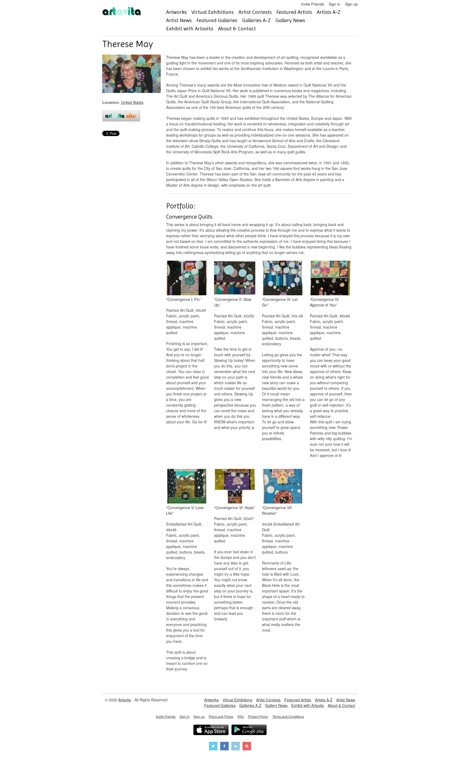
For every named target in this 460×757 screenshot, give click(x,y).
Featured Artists (294, 12)
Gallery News (290, 20)
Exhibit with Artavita (189, 29)
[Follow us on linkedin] (235, 747)
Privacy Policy (258, 716)
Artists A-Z (328, 12)
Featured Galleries (216, 20)
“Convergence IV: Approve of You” (324, 302)
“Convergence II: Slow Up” (232, 302)
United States (132, 102)
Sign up (351, 4)
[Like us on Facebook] (224, 747)
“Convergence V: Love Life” (185, 510)
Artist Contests (255, 12)
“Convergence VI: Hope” (234, 507)
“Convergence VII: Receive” (277, 510)
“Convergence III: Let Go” (280, 302)
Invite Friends (312, 4)
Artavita (124, 699)
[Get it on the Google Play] (249, 730)
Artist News (179, 20)
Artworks (176, 12)
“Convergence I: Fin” (183, 299)
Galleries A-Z (256, 20)
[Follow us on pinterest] (247, 747)
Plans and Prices (221, 716)
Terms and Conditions (288, 716)
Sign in (334, 4)
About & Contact (237, 29)
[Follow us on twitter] (213, 747)
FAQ (240, 716)
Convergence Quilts (189, 217)
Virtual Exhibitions (212, 12)
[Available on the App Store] (211, 730)
